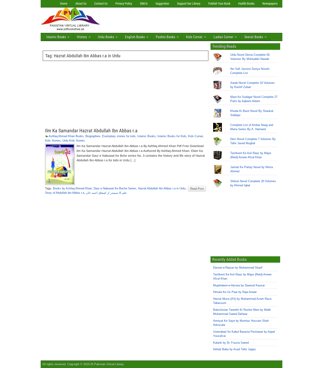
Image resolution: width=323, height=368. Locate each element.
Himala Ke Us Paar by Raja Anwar (235, 292)
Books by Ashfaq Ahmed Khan (72, 188)
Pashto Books (165, 37)
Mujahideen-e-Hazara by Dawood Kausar (239, 285)
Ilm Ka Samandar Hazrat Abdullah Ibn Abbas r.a (91, 130)
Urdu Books (106, 37)
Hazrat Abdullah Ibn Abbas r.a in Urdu (161, 188)
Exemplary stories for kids (119, 136)
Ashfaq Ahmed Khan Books (66, 136)
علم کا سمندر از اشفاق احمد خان (106, 192)
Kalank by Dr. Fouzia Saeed (231, 342)
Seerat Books (253, 37)
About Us (80, 3)
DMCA (144, 3)
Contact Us (100, 3)
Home (63, 3)
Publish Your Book (219, 3)
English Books (135, 37)
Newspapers (270, 3)
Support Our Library (188, 3)
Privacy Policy (123, 3)
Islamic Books (56, 37)
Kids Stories (53, 140)
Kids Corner (194, 37)
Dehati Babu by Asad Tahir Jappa (234, 349)
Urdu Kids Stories (73, 140)
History (82, 37)
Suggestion (162, 3)
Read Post (197, 188)
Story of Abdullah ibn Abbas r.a (64, 192)
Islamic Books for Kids (171, 136)
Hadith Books (246, 3)
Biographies (92, 136)
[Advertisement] (182, 19)
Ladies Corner (223, 37)
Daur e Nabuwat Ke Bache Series (115, 188)
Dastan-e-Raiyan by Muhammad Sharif (237, 267)
